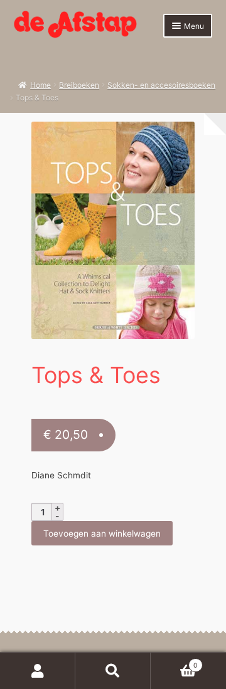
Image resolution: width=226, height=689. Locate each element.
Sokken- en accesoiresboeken (161, 85)
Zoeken (113, 671)
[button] (178, 137)
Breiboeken (79, 85)
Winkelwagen (174, 662)
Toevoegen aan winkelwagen (102, 534)
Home (40, 85)
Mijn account (37, 671)
